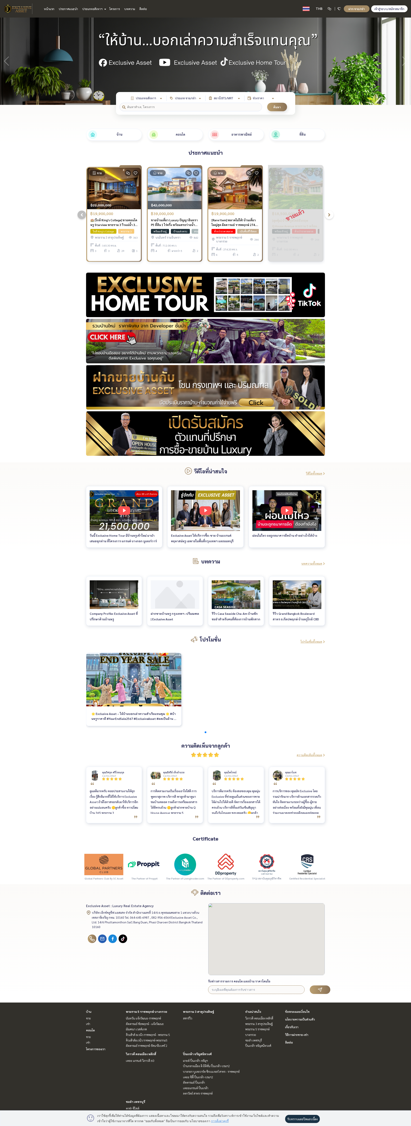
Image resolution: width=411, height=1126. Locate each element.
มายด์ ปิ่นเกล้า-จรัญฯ (195, 1060)
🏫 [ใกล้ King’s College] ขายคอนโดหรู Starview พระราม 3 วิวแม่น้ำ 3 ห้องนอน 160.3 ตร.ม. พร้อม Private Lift (113, 222)
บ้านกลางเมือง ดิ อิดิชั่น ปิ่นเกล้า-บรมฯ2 (206, 1066)
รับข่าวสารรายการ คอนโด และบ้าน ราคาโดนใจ (239, 981)
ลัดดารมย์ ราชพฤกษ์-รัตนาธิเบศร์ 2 (146, 1045)
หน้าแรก (49, 9)
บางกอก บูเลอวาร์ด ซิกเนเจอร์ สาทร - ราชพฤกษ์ (211, 1071)
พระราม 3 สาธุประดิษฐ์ (198, 1011)
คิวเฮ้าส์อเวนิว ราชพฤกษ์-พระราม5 (146, 1040)
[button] (404, 61)
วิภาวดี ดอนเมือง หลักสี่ (141, 1054)
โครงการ (114, 9)
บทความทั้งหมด (311, 563)
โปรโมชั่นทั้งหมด (311, 641)
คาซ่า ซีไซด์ (132, 1108)
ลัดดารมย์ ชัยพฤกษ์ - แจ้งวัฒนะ (145, 1024)
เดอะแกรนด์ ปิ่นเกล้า (195, 1088)
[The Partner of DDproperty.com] (225, 864)
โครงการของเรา (95, 1049)
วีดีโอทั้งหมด (314, 473)
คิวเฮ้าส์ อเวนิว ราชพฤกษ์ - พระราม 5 (148, 1035)
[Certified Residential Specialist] (307, 864)
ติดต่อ (143, 9)
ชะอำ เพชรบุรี (135, 1102)
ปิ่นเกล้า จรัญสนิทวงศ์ (197, 1054)
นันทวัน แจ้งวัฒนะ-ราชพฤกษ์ (143, 1018)
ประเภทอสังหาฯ (92, 9)
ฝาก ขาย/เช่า (356, 9)
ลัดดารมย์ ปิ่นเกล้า (194, 1082)
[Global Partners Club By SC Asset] (103, 864)
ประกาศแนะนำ (68, 9)
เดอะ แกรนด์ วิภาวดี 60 (140, 1060)
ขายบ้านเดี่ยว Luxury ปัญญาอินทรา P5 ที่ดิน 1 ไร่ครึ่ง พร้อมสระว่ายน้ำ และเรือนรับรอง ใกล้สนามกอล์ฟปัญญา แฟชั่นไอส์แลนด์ (174, 222)
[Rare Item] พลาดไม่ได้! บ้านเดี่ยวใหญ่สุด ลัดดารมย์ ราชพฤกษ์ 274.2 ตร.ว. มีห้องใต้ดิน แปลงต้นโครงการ (234, 222)
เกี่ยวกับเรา (291, 1027)
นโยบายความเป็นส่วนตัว (300, 1019)
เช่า (88, 1024)
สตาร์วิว (187, 1018)
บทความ (129, 9)
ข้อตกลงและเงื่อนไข (297, 1011)
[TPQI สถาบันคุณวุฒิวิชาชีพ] (266, 864)
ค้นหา (277, 107)
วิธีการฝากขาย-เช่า (296, 1035)
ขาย (88, 1018)
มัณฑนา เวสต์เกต (136, 1029)
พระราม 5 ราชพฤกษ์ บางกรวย (146, 1011)
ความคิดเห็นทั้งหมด (309, 755)
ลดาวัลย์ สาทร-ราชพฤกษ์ (198, 1093)
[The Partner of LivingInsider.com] (185, 864)
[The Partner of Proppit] (144, 864)
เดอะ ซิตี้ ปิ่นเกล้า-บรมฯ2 (198, 1077)
